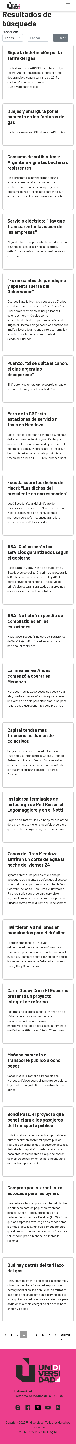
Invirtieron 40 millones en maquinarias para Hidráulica (36, 930)
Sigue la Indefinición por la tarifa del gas (34, 55)
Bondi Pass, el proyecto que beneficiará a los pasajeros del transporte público (35, 1119)
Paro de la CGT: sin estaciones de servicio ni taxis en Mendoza (33, 419)
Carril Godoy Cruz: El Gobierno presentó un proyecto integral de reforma (37, 995)
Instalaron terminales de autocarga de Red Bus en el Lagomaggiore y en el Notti (35, 804)
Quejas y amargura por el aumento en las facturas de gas (35, 116)
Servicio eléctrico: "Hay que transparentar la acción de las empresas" (36, 226)
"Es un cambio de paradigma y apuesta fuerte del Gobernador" (36, 286)
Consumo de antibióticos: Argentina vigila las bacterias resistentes (37, 162)
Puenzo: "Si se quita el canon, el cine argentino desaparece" (37, 368)
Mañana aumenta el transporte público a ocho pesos (33, 1060)
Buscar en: (10, 32)
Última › (65, 1337)
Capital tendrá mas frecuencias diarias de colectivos (30, 735)
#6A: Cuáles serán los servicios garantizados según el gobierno (37, 552)
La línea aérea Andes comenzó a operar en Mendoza (28, 675)
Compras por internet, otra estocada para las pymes (34, 1190)
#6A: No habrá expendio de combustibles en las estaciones (35, 621)
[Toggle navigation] (68, 5)
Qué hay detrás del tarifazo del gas (35, 1267)
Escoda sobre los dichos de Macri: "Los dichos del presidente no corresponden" (37, 487)
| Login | (52, 1432)
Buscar (61, 38)
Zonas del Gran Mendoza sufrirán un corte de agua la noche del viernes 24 (36, 859)
